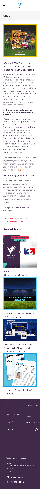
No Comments (11, 221)
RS (8, 482)
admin (16, 219)
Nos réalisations (13, 414)
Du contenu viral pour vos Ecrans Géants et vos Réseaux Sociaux (18, 112)
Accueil (9, 406)
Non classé (24, 219)
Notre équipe (32, 406)
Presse (29, 417)
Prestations (11, 422)
